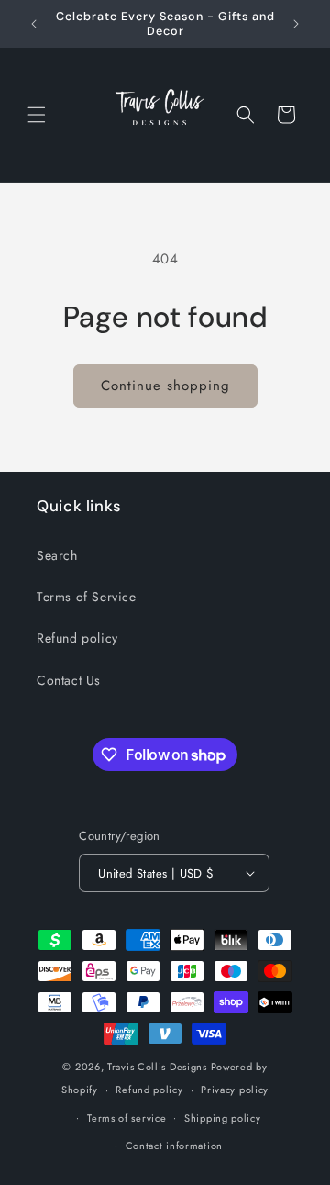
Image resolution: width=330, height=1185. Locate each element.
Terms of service (126, 1118)
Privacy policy (235, 1089)
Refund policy (77, 638)
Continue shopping (165, 385)
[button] (36, 115)
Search (57, 555)
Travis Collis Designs (157, 1066)
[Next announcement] (296, 24)
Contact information (174, 1145)
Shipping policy (222, 1118)
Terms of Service (87, 596)
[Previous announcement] (34, 24)
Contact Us (69, 680)
